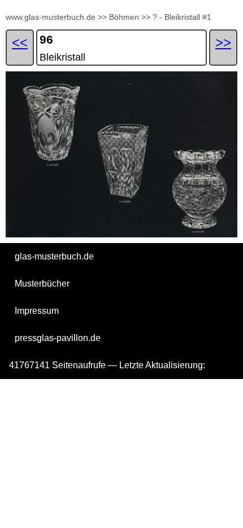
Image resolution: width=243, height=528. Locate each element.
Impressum (37, 311)
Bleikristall (62, 57)
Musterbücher (42, 283)
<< (20, 42)
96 (46, 39)
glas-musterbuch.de (54, 256)
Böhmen (124, 17)
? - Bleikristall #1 (182, 17)
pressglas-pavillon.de (58, 338)
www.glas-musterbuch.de (51, 17)
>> (102, 17)
